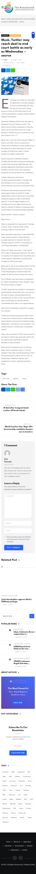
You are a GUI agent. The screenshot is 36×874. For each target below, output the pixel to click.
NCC (25, 799)
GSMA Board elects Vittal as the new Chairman (22, 649)
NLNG (20, 804)
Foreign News (13, 595)
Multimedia (15, 850)
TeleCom (27, 644)
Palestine (28, 804)
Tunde (5, 60)
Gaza (10, 790)
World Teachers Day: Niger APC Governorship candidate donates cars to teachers (18, 429)
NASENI (18, 799)
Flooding (28, 786)
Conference (27, 776)
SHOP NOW (18, 703)
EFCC (30, 781)
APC (29, 772)
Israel (25, 795)
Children (17, 776)
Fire (21, 786)
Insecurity (12, 795)
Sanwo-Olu (22, 813)
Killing (11, 799)
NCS (31, 799)
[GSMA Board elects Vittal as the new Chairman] (6, 648)
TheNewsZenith (29, 865)
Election (5, 786)
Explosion (14, 786)
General (27, 658)
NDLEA (4, 804)
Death (4, 781)
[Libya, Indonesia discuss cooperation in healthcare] (6, 633)
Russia (13, 813)
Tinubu (29, 817)
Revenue (5, 813)
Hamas (18, 790)
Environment (19, 846)
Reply (6, 459)
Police (21, 808)
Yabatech (5, 822)
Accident (5, 772)
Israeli (4, 799)
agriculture (21, 772)
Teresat (8, 462)
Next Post (27, 424)
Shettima (14, 817)
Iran (19, 795)
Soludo (22, 817)
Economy (4, 595)
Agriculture (27, 842)
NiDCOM (12, 804)
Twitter (24, 378)
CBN (10, 776)
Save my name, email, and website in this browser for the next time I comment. (19, 539)
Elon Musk (6, 378)
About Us (17, 842)
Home (8, 842)
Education (21, 781)
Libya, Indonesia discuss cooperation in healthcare (24, 634)
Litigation (15, 378)
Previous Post (10, 405)
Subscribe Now (18, 753)
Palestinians (6, 808)
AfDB (13, 772)
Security (5, 817)
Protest (28, 808)
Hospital (26, 790)
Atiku (4, 776)
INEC (4, 795)
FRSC (4, 790)
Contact (24, 850)
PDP (14, 808)
